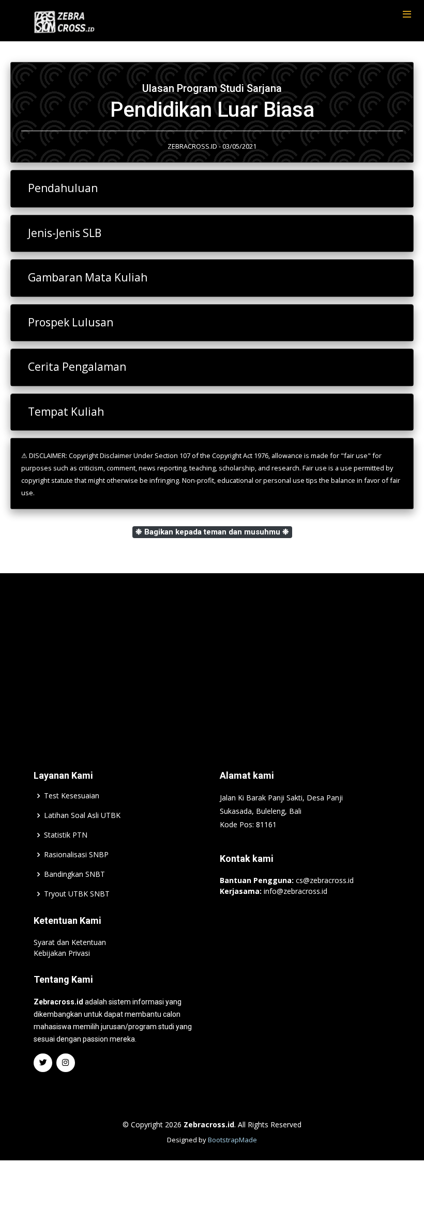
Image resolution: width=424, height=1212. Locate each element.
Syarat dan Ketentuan (70, 942)
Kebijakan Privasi (62, 953)
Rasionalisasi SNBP (76, 854)
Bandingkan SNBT (74, 874)
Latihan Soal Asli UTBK (82, 815)
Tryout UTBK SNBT (77, 894)
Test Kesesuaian (71, 795)
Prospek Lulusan (70, 322)
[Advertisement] (212, 656)
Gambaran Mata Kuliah (87, 277)
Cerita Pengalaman (77, 366)
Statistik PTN (65, 835)
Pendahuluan (63, 188)
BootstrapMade (232, 1139)
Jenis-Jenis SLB (64, 233)
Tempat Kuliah (66, 411)
